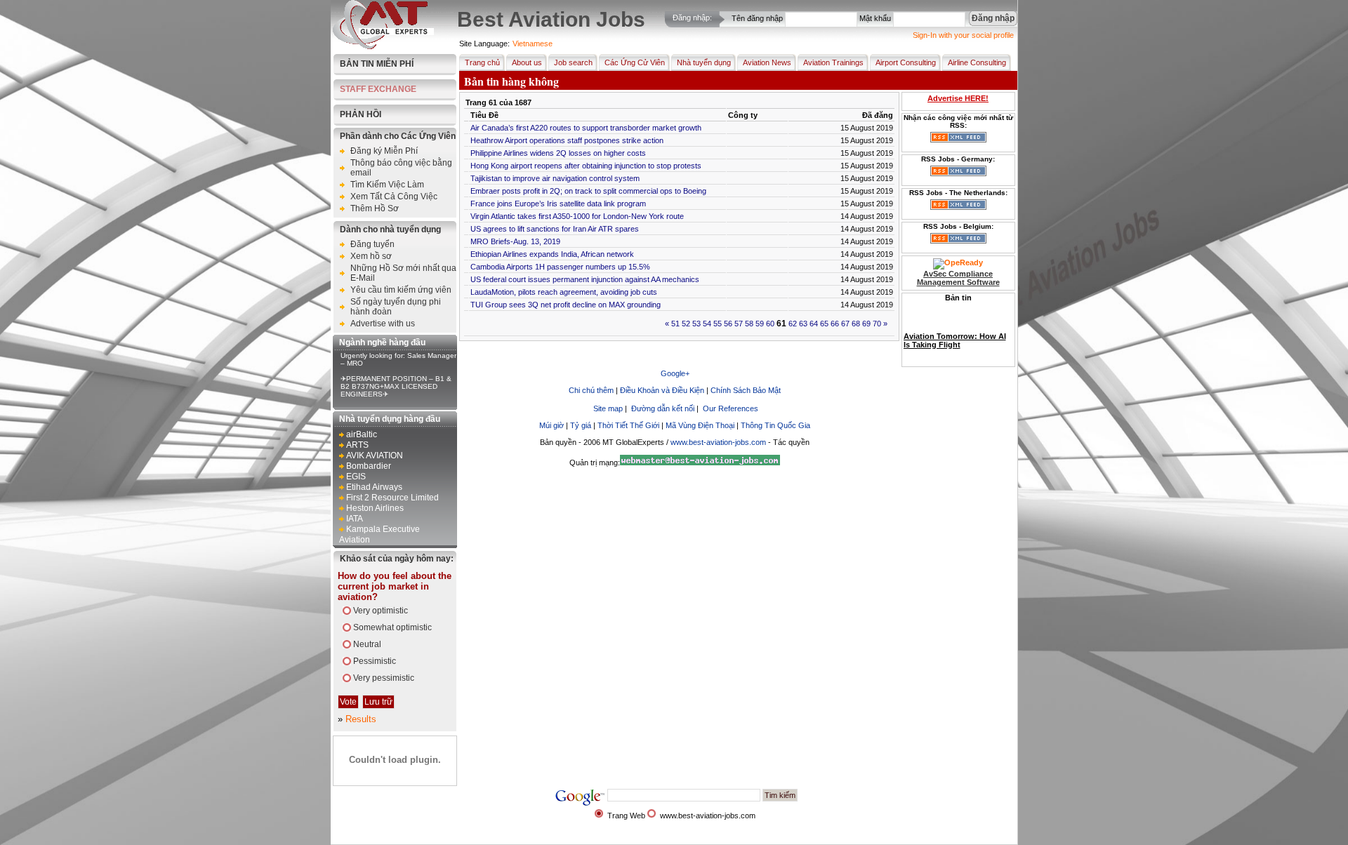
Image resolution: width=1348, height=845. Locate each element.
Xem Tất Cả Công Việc (393, 196)
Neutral (367, 644)
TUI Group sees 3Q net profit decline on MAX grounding (565, 304)
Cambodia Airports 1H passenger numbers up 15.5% (560, 266)
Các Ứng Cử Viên (634, 62)
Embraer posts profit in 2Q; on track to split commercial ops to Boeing (588, 191)
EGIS (356, 476)
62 (792, 323)
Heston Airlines (375, 508)
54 (707, 323)
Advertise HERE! (958, 98)
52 (686, 323)
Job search (573, 62)
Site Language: (484, 43)
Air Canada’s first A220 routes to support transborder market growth (585, 128)
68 (856, 323)
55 (717, 323)
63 (803, 323)
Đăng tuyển (372, 244)
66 (835, 323)
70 (877, 323)
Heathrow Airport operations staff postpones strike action (566, 140)
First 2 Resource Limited (392, 498)
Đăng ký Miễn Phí (384, 151)
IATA (354, 519)
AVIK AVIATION (374, 455)
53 (696, 323)
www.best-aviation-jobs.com (718, 442)
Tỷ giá (581, 425)
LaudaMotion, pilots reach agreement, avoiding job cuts (563, 292)
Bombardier (368, 466)
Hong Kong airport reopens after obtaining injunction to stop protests (585, 165)
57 (738, 323)
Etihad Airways (374, 487)
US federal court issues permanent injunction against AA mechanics (584, 279)
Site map (608, 408)
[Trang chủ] (383, 46)
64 (814, 323)
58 (749, 323)
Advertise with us (382, 323)
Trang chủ (482, 62)
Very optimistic (380, 611)
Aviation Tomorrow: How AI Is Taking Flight (955, 327)
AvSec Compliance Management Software (958, 278)
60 (770, 323)
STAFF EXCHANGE (378, 89)
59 (759, 323)
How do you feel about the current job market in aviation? (394, 586)
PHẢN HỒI (360, 114)
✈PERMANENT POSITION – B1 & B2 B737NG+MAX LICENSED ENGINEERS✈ (396, 386)
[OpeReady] (958, 262)
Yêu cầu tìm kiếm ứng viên (400, 290)
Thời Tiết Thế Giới (628, 425)
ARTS (357, 445)
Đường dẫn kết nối (662, 408)
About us (527, 62)
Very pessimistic (383, 678)
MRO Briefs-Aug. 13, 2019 (515, 241)
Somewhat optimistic (392, 627)
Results (360, 719)
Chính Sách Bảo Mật (746, 390)
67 (845, 323)
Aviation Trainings (833, 62)
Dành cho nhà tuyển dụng (390, 229)
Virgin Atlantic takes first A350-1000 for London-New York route (577, 216)
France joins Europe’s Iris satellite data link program (558, 203)
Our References (730, 408)
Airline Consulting (977, 62)
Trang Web (626, 815)
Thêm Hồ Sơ (374, 208)
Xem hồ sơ (371, 256)
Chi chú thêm (591, 390)
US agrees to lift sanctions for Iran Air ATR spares (554, 229)
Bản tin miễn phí (377, 64)
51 (675, 323)
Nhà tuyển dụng (704, 62)
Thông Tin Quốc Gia (775, 425)
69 (866, 323)
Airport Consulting (905, 62)
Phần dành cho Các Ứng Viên (398, 136)
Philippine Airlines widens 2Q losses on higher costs (558, 153)
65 (824, 323)
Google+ (675, 373)
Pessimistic (374, 661)
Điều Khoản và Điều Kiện (663, 390)
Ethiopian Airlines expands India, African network (552, 254)
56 (728, 323)
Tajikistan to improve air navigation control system (555, 178)
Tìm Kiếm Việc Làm (387, 184)
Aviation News (767, 62)
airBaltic (361, 434)
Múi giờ (551, 425)
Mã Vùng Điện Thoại (700, 425)
